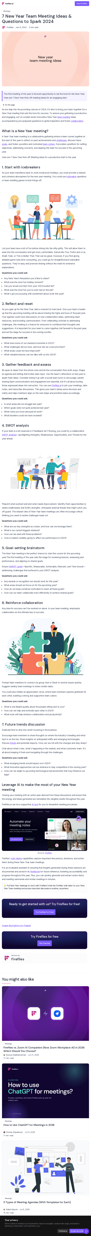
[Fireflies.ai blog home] (8, 3)
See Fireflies (82, 3)
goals (4, 144)
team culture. (49, 144)
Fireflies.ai (56, 385)
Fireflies (17, 959)
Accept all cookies (78, 1231)
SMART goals (15, 566)
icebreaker (71, 176)
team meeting (63, 117)
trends (13, 743)
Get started (44, 943)
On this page (10, 105)
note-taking (16, 858)
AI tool (35, 804)
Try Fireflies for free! (45, 912)
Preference (63, 1231)
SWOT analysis (9, 435)
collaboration (77, 121)
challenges (61, 140)
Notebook (35, 871)
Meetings (6, 11)
